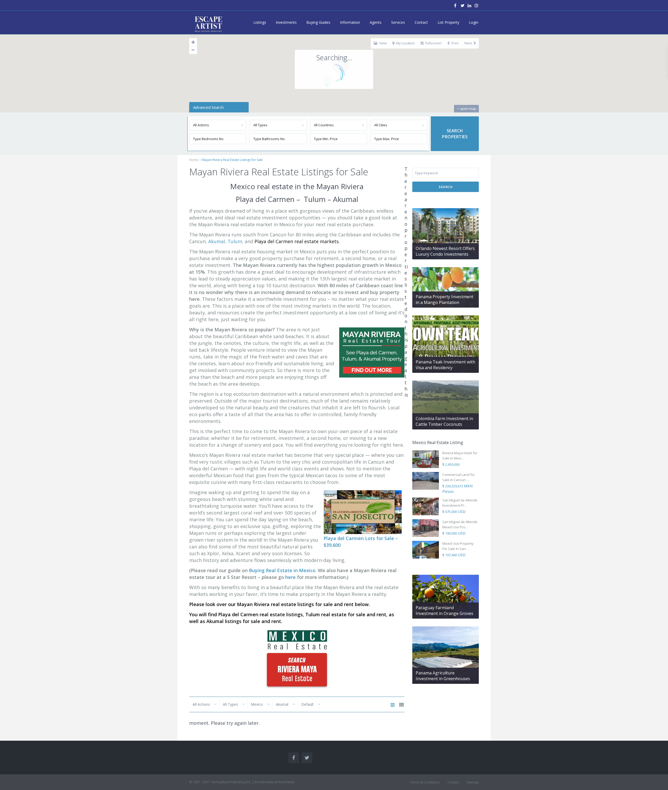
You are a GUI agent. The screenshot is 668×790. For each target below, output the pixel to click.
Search (445, 186)
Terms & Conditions (425, 782)
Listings (259, 22)
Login (473, 22)
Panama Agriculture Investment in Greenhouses (443, 675)
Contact (421, 22)
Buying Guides (318, 22)
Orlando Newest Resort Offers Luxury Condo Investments (445, 251)
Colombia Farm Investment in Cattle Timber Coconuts (444, 421)
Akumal (216, 241)
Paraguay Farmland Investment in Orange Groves (444, 610)
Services (398, 22)
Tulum (235, 241)
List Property (448, 22)
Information (350, 22)
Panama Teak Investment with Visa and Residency (445, 364)
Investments (286, 22)
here (291, 577)
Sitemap (473, 782)
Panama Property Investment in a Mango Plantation (444, 299)
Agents (375, 22)
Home (193, 160)
